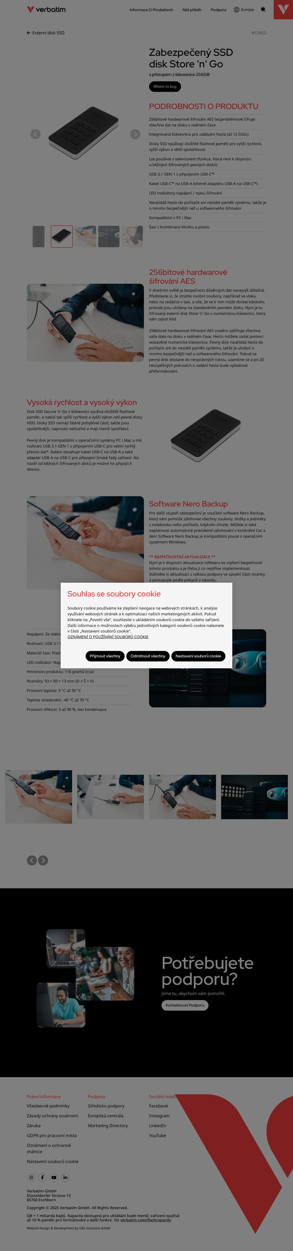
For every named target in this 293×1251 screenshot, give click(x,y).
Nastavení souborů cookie (198, 656)
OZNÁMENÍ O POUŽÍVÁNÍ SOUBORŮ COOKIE (108, 636)
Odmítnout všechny (148, 656)
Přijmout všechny (105, 656)
